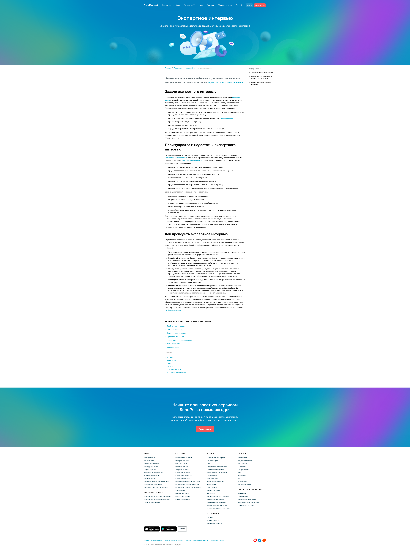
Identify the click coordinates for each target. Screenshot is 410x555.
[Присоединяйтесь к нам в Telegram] (259, 540)
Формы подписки (150, 470)
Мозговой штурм (174, 369)
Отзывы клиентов (213, 520)
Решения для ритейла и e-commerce (157, 499)
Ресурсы (200, 5)
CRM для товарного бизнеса (217, 467)
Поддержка (188, 5)
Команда (210, 517)
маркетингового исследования (225, 82)
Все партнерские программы (248, 502)
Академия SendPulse (245, 461)
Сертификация (243, 497)
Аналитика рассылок (151, 476)
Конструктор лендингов (215, 470)
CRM (208, 464)
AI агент (170, 357)
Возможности (167, 5)
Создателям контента (152, 502)
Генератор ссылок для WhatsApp (187, 485)
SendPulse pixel (212, 488)
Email (146, 454)
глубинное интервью (173, 310)
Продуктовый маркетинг (177, 372)
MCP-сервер (242, 482)
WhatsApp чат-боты (182, 473)
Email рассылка (149, 458)
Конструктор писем (151, 467)
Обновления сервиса (214, 523)
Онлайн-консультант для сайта (218, 497)
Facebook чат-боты (182, 467)
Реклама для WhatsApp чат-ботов (187, 482)
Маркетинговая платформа (216, 502)
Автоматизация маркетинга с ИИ (218, 508)
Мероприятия (242, 458)
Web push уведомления (215, 482)
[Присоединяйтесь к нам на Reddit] (264, 540)
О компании (213, 514)
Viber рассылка (212, 479)
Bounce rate (171, 360)
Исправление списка (151, 464)
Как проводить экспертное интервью (261, 83)
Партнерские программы (250, 490)
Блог (239, 473)
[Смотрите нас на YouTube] (255, 540)
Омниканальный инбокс (215, 499)
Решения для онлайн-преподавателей (157, 497)
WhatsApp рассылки (182, 479)
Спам (169, 363)
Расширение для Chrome (153, 485)
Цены (178, 5)
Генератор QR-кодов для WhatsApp (188, 488)
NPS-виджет (211, 494)
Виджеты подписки (182, 494)
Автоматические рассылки (153, 473)
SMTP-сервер (149, 461)
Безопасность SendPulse (173, 540)
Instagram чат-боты (182, 461)
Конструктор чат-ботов (183, 458)
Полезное (243, 454)
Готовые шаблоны (150, 479)
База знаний (242, 464)
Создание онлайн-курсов (216, 458)
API (239, 479)
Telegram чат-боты (182, 470)
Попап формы (211, 485)
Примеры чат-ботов (182, 499)
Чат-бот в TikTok (181, 464)
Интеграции (242, 476)
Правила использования (153, 540)
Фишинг (170, 366)
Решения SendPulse (154, 493)
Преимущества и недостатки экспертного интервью (261, 77)
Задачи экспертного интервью (262, 73)
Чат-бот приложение (182, 497)
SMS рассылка (212, 476)
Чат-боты (180, 454)
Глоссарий (241, 467)
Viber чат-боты (180, 491)
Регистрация (259, 5)
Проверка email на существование (156, 482)
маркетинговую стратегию (176, 158)
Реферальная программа (247, 499)
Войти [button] (249, 5)
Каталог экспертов (245, 485)
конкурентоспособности (192, 160)
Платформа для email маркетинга (156, 488)
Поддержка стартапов (246, 505)
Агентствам (242, 494)
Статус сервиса (243, 470)
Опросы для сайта (213, 491)
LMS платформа (212, 461)
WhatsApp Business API (183, 476)
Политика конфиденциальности (197, 540)
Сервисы (211, 454)
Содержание (254, 69)
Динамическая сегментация (217, 505)
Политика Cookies (217, 540)
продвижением (227, 118)
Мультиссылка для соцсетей (217, 473)
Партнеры (210, 5)
